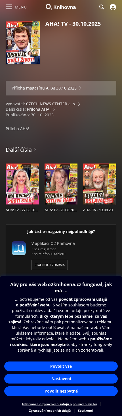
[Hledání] (101, 7)
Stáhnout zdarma (50, 265)
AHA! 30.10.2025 (61, 88)
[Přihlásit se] (112, 7)
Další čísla (19, 149)
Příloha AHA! (39, 109)
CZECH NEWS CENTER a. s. (51, 103)
